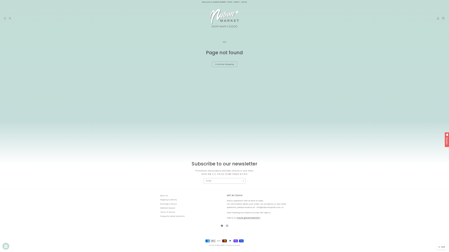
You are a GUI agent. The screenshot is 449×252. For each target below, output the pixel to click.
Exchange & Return (168, 204)
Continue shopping (224, 64)
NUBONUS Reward (167, 208)
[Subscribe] (242, 181)
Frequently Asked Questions (172, 216)
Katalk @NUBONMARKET (248, 218)
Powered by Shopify (233, 245)
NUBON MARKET (220, 245)
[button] (4, 18)
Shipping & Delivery (168, 200)
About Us (164, 195)
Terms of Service (167, 212)
